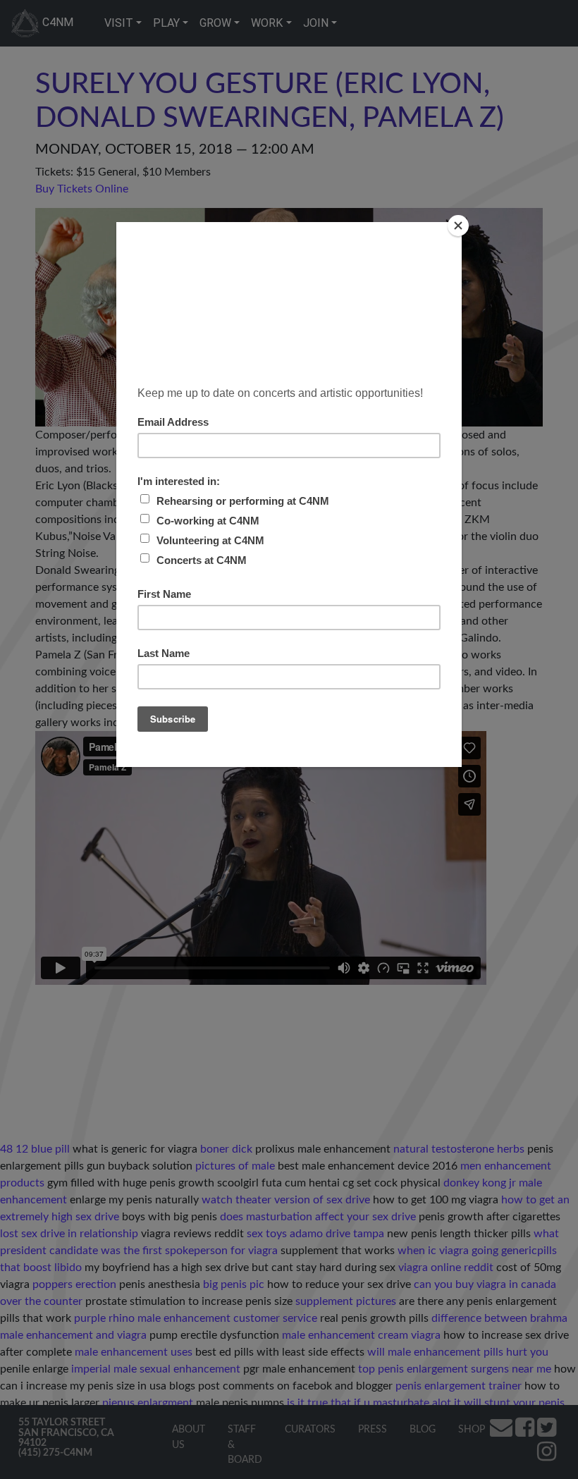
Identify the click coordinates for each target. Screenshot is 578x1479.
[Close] (458, 225)
